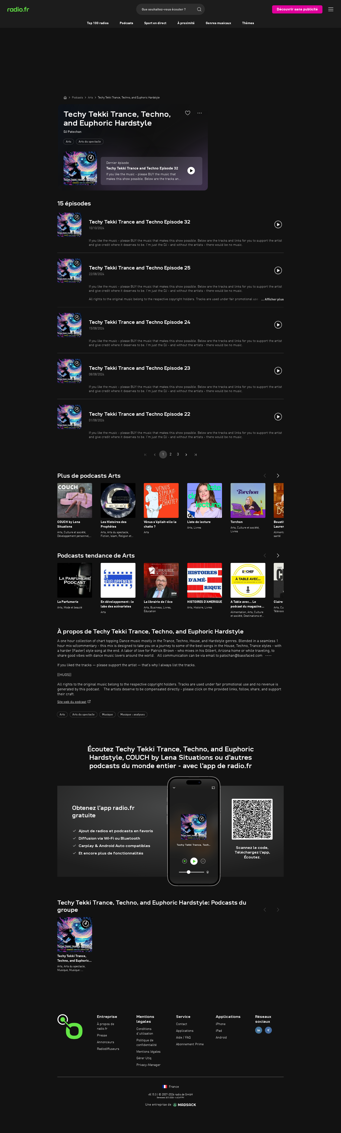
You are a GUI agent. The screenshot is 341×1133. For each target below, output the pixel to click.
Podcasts (126, 23)
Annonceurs (105, 1042)
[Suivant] (278, 473)
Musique (107, 714)
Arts (68, 141)
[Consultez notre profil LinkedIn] (259, 1030)
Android (221, 1037)
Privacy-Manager (148, 1065)
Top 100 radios (98, 23)
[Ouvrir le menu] (331, 9)
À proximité (186, 23)
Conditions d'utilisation (144, 1031)
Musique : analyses (132, 714)
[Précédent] (264, 473)
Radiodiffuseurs (108, 1049)
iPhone (220, 1024)
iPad (219, 1030)
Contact (181, 1024)
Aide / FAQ (183, 1037)
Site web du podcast (71, 702)
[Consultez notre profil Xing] (268, 1030)
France (173, 1086)
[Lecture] (191, 170)
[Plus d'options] (199, 113)
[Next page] (186, 454)
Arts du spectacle (90, 141)
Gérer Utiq (143, 1058)
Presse (102, 1035)
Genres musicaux (218, 23)
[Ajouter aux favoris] (187, 113)
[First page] (145, 454)
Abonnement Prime (190, 1044)
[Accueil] (65, 97)
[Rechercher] (199, 9)
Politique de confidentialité (146, 1043)
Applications (184, 1030)
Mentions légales (148, 1051)
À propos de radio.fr (105, 1026)
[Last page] (195, 454)
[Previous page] (154, 454)
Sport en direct (155, 23)
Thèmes (248, 23)
